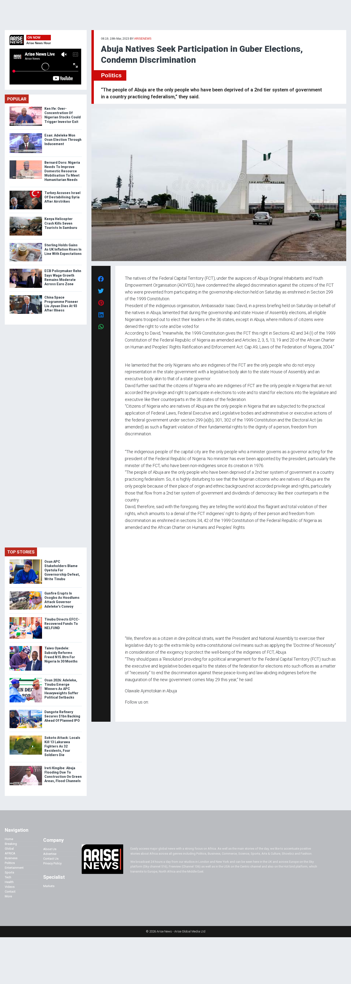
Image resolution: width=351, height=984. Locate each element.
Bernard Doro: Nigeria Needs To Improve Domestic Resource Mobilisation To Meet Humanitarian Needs (62, 171)
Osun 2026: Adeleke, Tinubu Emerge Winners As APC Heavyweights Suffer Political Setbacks (61, 689)
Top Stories (21, 551)
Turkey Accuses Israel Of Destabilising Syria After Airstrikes (62, 197)
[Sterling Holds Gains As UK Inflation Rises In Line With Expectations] (26, 244)
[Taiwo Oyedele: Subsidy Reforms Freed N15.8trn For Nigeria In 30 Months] (26, 647)
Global (9, 848)
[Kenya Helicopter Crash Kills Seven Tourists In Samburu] (26, 217)
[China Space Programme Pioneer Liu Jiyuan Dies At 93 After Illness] (26, 296)
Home (9, 839)
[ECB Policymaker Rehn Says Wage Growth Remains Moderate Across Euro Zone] (26, 269)
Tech (8, 877)
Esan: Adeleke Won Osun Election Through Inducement (62, 139)
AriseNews (142, 38)
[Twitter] (127, 711)
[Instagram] (130, 711)
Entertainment (14, 867)
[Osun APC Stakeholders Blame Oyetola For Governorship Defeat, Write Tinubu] (26, 560)
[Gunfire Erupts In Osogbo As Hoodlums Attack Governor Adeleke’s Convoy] (26, 592)
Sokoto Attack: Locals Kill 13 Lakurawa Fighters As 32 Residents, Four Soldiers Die (62, 746)
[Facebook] (125, 711)
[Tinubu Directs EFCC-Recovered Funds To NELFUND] (26, 618)
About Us (49, 849)
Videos (10, 887)
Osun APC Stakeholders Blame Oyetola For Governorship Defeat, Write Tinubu (62, 570)
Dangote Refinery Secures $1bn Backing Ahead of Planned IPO (62, 716)
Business (11, 858)
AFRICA (10, 853)
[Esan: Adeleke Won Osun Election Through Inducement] (26, 134)
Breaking (11, 844)
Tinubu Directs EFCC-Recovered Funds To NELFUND (62, 623)
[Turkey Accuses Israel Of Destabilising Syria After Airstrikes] (26, 191)
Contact (10, 891)
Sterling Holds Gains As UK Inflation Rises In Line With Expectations (63, 249)
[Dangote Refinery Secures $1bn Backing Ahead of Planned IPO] (26, 711)
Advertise (49, 854)
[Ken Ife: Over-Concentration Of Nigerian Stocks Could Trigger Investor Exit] (26, 107)
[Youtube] (134, 711)
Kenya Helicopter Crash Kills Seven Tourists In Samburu (60, 223)
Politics (111, 75)
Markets (48, 886)
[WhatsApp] (132, 711)
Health (9, 882)
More (8, 896)
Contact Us (50, 858)
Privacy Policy (52, 863)
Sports (9, 872)
